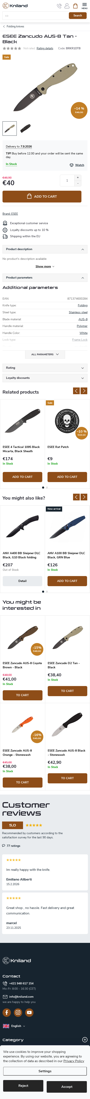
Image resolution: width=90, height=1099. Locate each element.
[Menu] (84, 5)
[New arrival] (67, 527)
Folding (82, 305)
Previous (76, 390)
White (83, 333)
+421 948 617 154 (21, 983)
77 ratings (13, 846)
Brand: (10, 214)
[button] (22, 686)
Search (77, 15)
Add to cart (45, 196)
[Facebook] (7, 1012)
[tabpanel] (22, 442)
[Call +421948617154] (59, 6)
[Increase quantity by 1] (77, 178)
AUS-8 (82, 319)
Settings (45, 1071)
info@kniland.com (21, 997)
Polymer (82, 326)
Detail (22, 581)
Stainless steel (78, 312)
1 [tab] (43, 488)
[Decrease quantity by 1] (77, 183)
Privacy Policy (73, 1061)
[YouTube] (29, 1012)
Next (84, 390)
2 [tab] (47, 488)
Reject (23, 1085)
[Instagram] (18, 1012)
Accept (66, 1086)
